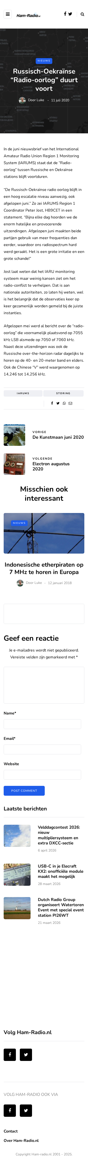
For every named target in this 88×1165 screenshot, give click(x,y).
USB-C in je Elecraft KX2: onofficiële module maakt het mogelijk (60, 871)
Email (9, 738)
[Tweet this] (58, 403)
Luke (40, 100)
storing (63, 393)
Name (10, 713)
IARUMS (23, 393)
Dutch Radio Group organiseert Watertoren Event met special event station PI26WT (61, 907)
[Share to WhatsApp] (64, 403)
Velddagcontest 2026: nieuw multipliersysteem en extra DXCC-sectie (59, 835)
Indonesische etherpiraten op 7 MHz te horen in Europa (44, 568)
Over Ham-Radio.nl (21, 1140)
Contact (11, 1131)
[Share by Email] (70, 403)
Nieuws (44, 60)
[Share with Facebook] (52, 403)
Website (11, 764)
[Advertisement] (40, 980)
